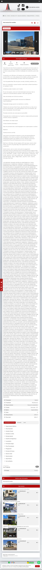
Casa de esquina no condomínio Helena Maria (12, 538)
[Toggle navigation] (39, 1)
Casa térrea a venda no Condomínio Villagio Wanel (13, 514)
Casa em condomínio (22, 15)
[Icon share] (19, 5)
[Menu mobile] (1, 1)
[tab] (7, 28)
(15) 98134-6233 (34, 7)
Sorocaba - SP (14, 15)
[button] (6, 41)
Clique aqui (5, 555)
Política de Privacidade (24, 566)
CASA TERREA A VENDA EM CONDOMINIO (11, 501)
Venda (8, 15)
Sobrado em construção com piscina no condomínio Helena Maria (16, 489)
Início (5, 15)
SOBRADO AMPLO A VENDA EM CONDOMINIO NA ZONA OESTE (16, 526)
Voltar (37, 15)
